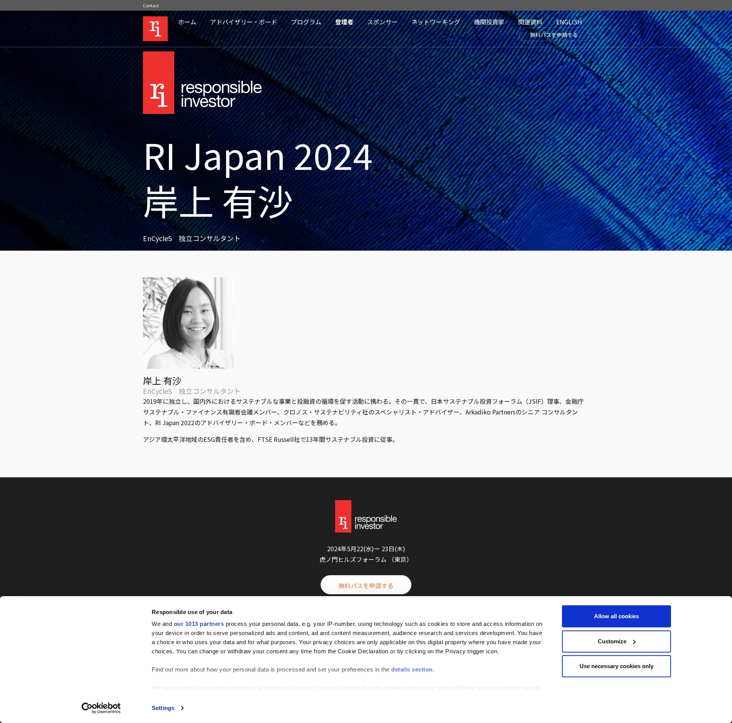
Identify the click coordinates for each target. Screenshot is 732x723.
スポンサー (382, 21)
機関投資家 (489, 21)
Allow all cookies (616, 616)
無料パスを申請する (554, 34)
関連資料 (530, 21)
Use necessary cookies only (616, 666)
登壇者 (344, 21)
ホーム (187, 21)
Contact (151, 5)
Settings (163, 708)
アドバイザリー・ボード (243, 21)
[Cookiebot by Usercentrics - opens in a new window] (101, 708)
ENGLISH (569, 21)
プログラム (306, 21)
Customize (612, 641)
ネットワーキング (435, 21)
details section (412, 669)
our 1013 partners (199, 624)
